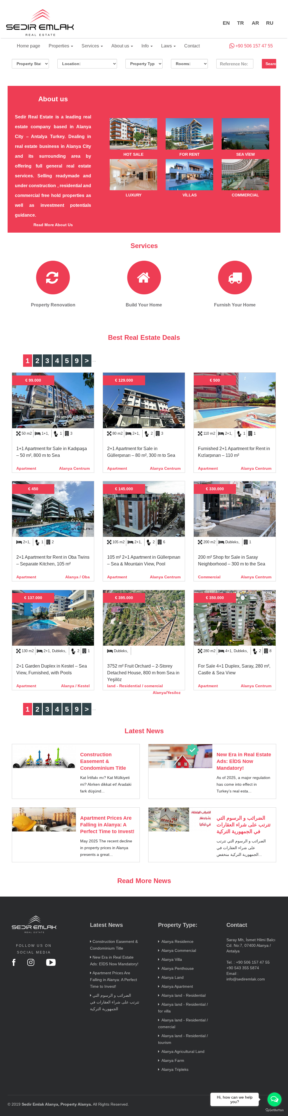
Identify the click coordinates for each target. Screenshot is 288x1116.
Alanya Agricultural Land (181, 1051)
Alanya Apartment (176, 986)
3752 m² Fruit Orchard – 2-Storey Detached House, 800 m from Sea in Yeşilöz (143, 673)
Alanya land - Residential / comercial (183, 1023)
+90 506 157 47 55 (253, 45)
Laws (167, 45)
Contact (192, 45)
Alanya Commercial (177, 950)
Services (91, 45)
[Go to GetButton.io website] (275, 1110)
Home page (28, 45)
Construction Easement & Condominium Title (103, 761)
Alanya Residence (176, 941)
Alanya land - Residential (182, 995)
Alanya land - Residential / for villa (183, 1007)
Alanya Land (171, 977)
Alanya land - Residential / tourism (183, 1039)
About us (120, 45)
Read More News (144, 880)
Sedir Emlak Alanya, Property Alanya (56, 1104)
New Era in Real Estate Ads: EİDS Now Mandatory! (244, 761)
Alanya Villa (170, 959)
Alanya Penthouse (176, 968)
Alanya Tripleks (173, 1069)
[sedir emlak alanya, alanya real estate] (40, 23)
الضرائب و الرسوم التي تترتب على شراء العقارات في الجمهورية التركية (244, 824)
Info (145, 45)
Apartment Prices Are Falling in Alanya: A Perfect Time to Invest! (107, 824)
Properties (59, 45)
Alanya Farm (171, 1060)
